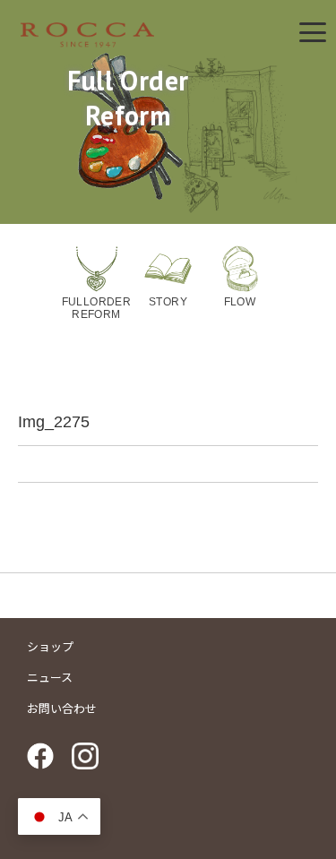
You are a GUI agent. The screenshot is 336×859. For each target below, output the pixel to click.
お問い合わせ (62, 709)
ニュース (50, 677)
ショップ (50, 647)
